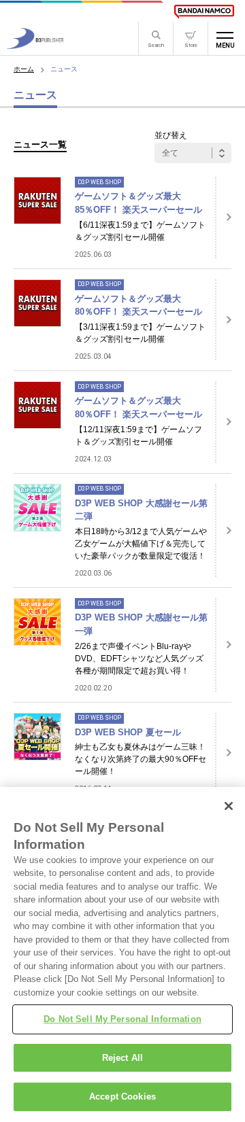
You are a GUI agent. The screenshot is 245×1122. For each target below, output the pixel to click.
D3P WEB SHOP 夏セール (128, 732)
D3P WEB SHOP (99, 182)
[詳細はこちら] (223, 217)
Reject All (122, 1058)
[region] (122, 954)
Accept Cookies (122, 1096)
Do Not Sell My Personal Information (122, 1019)
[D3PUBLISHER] (35, 45)
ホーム (24, 69)
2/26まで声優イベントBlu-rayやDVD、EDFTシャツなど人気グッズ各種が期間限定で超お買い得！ (139, 659)
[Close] (229, 806)
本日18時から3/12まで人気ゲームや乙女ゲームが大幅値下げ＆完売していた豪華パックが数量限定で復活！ (141, 544)
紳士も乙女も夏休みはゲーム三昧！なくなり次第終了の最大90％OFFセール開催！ (140, 759)
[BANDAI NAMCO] (204, 11)
